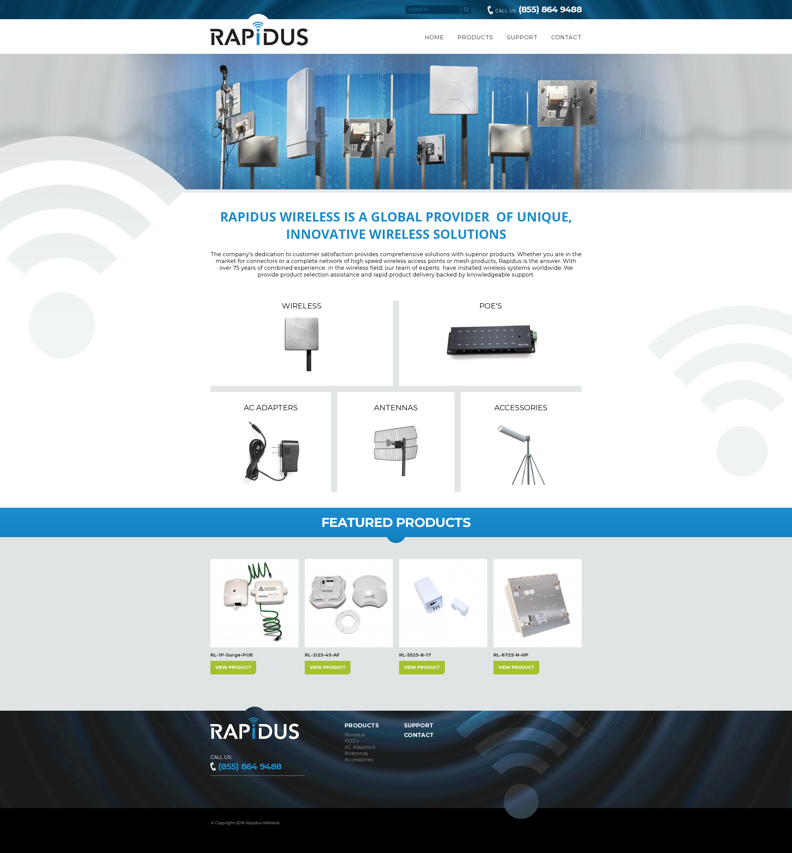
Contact (566, 37)
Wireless (355, 734)
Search (466, 9)
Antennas (356, 753)
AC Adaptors (360, 747)
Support (522, 37)
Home (434, 37)
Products (475, 37)
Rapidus (259, 33)
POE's (352, 741)
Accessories (359, 759)
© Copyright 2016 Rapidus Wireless (244, 822)
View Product (233, 667)
